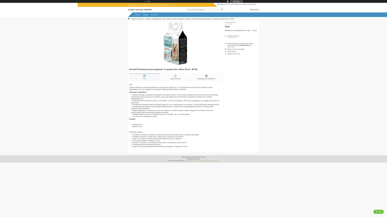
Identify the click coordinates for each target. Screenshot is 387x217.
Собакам (148, 19)
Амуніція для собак (159, 19)
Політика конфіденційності (211, 161)
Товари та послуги (137, 19)
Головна (137, 14)
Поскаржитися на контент (194, 161)
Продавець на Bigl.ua (193, 159)
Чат (380, 212)
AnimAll (187, 19)
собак (178, 87)
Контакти (154, 14)
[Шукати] (222, 9)
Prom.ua (203, 157)
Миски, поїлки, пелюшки (175, 19)
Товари (145, 14)
